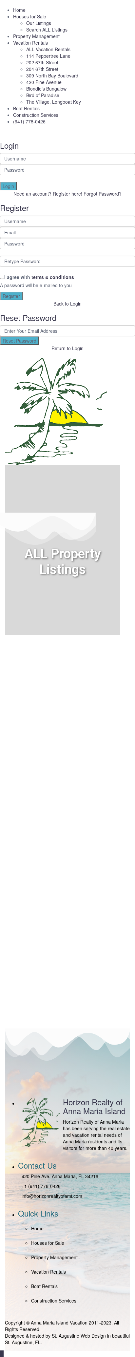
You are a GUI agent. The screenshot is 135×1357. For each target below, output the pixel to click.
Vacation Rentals (30, 42)
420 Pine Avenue (44, 82)
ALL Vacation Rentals (48, 49)
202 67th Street (42, 62)
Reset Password (19, 340)
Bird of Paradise (42, 95)
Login (8, 186)
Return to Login (67, 348)
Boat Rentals (26, 108)
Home (19, 10)
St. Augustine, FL (23, 1342)
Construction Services (35, 115)
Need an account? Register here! (47, 193)
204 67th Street (42, 69)
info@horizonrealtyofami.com (52, 1196)
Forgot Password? (103, 193)
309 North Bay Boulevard (52, 75)
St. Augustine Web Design (79, 1335)
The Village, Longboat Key (53, 101)
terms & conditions (52, 277)
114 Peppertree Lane (48, 56)
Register (11, 296)
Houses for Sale (29, 16)
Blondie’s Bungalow (46, 88)
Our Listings (38, 23)
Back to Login (67, 303)
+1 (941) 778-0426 (41, 1186)
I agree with (39, 277)
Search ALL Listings (47, 29)
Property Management (36, 36)
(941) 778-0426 (29, 121)
